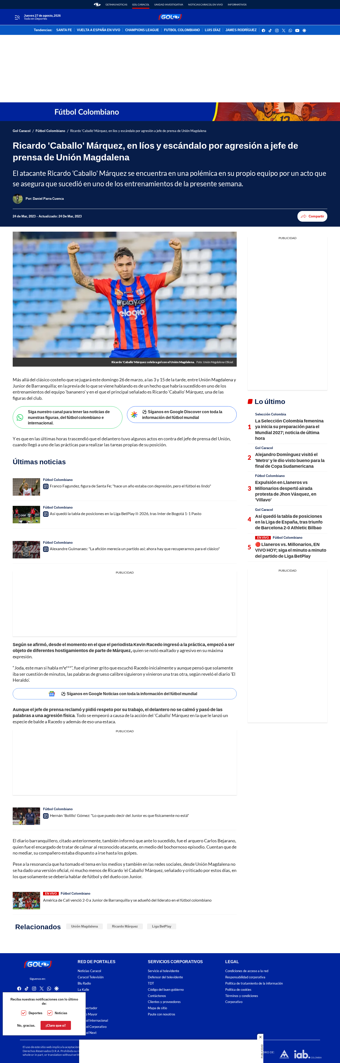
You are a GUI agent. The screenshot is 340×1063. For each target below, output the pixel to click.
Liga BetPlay (161, 926)
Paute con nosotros (161, 1014)
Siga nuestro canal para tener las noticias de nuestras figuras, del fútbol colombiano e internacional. (69, 417)
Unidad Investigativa (168, 4)
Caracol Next (87, 1032)
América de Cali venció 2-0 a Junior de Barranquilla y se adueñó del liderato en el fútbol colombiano (127, 900)
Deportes (35, 1013)
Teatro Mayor (87, 1014)
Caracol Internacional (93, 1020)
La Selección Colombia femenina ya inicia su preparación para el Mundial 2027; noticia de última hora (289, 429)
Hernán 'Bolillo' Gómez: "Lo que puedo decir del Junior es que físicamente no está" (119, 815)
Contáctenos (157, 995)
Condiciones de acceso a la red (246, 971)
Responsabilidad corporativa (245, 977)
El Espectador (87, 1008)
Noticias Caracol (89, 971)
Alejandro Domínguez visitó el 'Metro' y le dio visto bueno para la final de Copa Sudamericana (290, 460)
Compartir (316, 216)
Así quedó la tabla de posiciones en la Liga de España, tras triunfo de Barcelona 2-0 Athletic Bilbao (289, 522)
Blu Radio (84, 983)
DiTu (81, 1001)
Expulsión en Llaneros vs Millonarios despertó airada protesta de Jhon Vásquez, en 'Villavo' (285, 490)
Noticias (61, 1013)
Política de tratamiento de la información (254, 983)
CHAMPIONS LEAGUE (142, 30)
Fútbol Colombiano (50, 131)
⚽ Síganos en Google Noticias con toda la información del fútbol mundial (129, 693)
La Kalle (83, 989)
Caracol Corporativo (92, 1026)
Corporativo (233, 1001)
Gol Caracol (140, 4)
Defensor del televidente (165, 977)
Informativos (237, 4)
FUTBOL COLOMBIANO (182, 30)
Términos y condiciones (241, 995)
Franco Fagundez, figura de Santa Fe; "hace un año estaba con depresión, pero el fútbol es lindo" (130, 485)
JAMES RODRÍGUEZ (241, 30)
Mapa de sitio (157, 1008)
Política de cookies (238, 989)
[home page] (97, 4)
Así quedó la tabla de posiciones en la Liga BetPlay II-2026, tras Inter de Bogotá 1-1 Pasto (125, 513)
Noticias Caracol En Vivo (205, 4)
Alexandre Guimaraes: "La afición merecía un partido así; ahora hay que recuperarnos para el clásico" (135, 548)
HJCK (82, 995)
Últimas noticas (116, 4)
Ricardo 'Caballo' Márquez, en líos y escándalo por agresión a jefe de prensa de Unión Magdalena (138, 131)
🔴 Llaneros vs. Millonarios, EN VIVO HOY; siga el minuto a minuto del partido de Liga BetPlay (290, 550)
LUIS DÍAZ (213, 30)
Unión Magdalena (84, 926)
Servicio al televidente (163, 971)
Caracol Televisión (91, 977)
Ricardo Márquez (125, 926)
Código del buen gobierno (166, 989)
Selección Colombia (270, 414)
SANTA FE (64, 30)
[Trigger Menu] (17, 17)
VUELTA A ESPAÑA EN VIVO (98, 30)
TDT (151, 983)
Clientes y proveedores (164, 1001)
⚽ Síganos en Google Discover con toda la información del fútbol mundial (182, 414)
